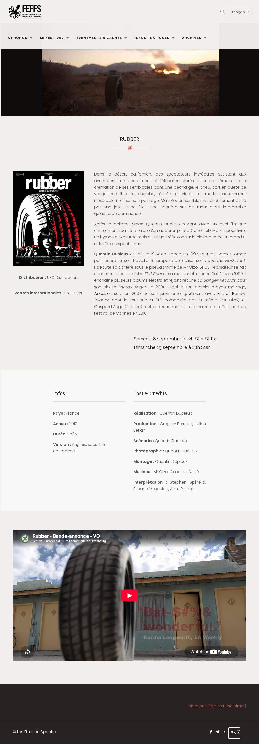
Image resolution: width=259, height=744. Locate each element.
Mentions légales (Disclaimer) (217, 706)
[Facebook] (211, 731)
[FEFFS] (25, 11)
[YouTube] (224, 731)
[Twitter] (218, 731)
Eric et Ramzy (231, 293)
